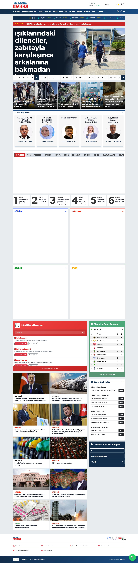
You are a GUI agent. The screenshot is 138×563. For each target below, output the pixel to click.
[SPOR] (123, 268)
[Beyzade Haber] (20, 4)
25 (119, 78)
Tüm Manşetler (106, 546)
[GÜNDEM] (123, 211)
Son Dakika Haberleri (21, 550)
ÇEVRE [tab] (121, 155)
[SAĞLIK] (65, 268)
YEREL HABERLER (29, 11)
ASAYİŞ (21, 197)
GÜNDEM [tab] (20, 155)
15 (76, 78)
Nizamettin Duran (113, 142)
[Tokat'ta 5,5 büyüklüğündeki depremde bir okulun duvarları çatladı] (68, 479)
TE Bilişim (122, 559)
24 (115, 78)
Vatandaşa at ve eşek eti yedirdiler (101, 202)
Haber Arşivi (48, 550)
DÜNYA (72, 11)
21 (102, 78)
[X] (112, 538)
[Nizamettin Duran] (113, 132)
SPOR (55, 11)
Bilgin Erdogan (69, 142)
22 (106, 78)
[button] (121, 24)
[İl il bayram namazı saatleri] (68, 448)
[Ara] (118, 11)
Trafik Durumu (48, 546)
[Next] (123, 538)
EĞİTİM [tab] (58, 155)
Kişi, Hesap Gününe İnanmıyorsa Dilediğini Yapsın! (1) (113, 120)
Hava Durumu (19, 546)
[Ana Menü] (124, 11)
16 (80, 78)
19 (93, 78)
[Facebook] (109, 538)
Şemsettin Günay (25, 142)
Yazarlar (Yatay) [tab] (22, 113)
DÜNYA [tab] (87, 155)
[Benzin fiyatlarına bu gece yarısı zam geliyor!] (31, 448)
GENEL (79, 11)
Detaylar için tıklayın (107, 374)
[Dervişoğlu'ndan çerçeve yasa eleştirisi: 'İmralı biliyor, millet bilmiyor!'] (31, 415)
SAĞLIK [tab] (48, 155)
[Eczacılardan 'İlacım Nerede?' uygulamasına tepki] (31, 510)
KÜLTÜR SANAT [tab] (109, 155)
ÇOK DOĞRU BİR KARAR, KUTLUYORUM (24, 120)
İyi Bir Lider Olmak (69, 118)
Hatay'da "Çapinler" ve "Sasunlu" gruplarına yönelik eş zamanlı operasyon (43, 202)
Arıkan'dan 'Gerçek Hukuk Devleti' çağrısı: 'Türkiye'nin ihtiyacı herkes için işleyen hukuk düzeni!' (68, 431)
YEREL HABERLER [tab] (34, 155)
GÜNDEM (16, 11)
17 (84, 78)
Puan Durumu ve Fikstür (79, 546)
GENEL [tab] (96, 155)
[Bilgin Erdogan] (69, 132)
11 (58, 78)
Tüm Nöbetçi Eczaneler (50, 368)
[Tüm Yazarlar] (123, 113)
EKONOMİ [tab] (76, 155)
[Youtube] (120, 538)
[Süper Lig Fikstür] (123, 382)
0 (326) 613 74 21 (21, 354)
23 (111, 78)
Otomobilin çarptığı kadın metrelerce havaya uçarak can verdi (23, 202)
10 (54, 78)
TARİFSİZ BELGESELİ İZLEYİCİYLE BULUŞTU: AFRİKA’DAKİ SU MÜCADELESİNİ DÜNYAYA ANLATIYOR (47, 120)
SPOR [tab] (66, 155)
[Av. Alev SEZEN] (91, 132)
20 (97, 78)
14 (71, 78)
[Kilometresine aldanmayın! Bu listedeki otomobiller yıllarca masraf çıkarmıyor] (68, 383)
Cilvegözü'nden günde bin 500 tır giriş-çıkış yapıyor (63, 202)
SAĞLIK (41, 11)
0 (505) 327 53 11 (21, 343)
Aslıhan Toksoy (47, 142)
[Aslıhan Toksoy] (47, 132)
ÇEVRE (100, 11)
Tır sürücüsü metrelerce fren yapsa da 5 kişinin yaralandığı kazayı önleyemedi (119, 202)
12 (63, 78)
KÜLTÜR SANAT (90, 11)
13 (67, 78)
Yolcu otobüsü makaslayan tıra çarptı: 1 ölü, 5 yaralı (83, 202)
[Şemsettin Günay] (25, 132)
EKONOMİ (63, 11)
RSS (16, 559)
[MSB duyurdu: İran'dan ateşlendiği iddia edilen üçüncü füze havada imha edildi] (31, 479)
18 (89, 78)
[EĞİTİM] (65, 211)
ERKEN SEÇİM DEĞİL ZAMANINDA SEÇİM (91, 120)
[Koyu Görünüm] (121, 11)
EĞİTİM (48, 11)
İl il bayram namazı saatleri (62, 463)
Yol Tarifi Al (34, 343)
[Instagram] (116, 538)
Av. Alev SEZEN (91, 142)
